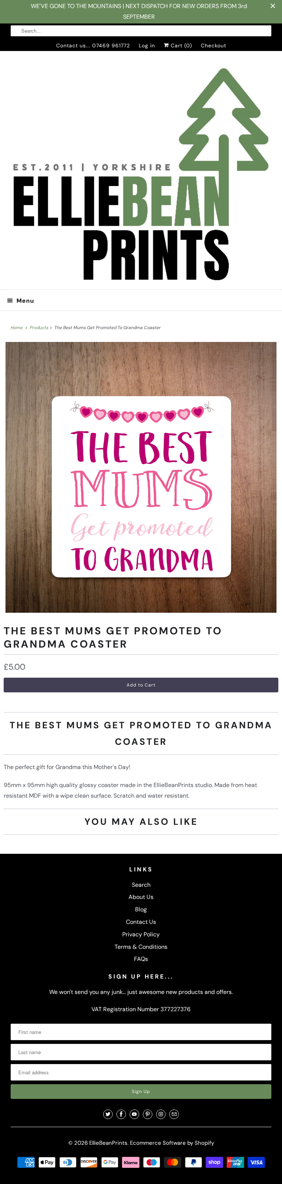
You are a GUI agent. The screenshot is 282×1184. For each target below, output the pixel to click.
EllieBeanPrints (108, 1143)
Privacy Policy (141, 934)
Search (141, 885)
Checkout (213, 45)
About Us (141, 897)
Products (40, 328)
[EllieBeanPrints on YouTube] (134, 1114)
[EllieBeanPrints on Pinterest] (147, 1114)
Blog (141, 909)
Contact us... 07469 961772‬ (93, 45)
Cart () (180, 45)
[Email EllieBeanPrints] (174, 1114)
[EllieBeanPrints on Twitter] (108, 1114)
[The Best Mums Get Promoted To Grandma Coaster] (141, 477)
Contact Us (141, 922)
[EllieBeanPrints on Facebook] (121, 1114)
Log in (147, 45)
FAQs (141, 959)
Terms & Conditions (141, 947)
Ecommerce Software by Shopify (172, 1143)
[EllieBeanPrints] (141, 173)
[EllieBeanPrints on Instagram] (161, 1114)
